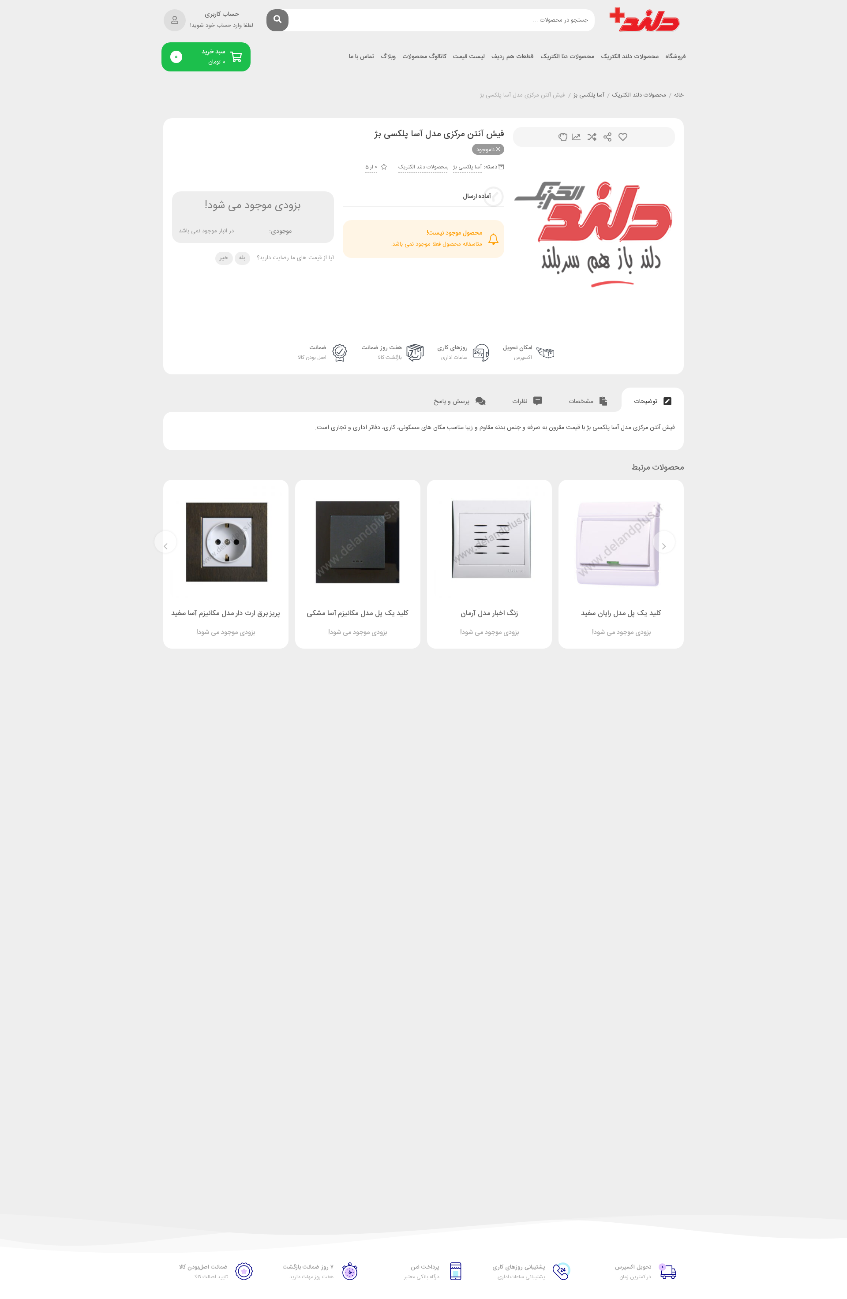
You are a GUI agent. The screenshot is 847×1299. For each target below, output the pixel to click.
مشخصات (582, 401)
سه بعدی (562, 137)
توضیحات (646, 401)
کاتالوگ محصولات (424, 57)
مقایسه (592, 137)
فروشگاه (675, 57)
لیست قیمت (469, 57)
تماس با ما (361, 57)
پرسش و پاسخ (452, 401)
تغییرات (576, 137)
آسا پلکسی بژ (588, 95)
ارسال (607, 137)
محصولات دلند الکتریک (630, 57)
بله (242, 258)
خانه (679, 95)
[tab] (653, 400)
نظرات (520, 401)
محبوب (623, 137)
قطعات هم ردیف (512, 57)
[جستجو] (277, 20)
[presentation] (664, 542)
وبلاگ (388, 57)
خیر (224, 258)
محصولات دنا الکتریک (567, 57)
